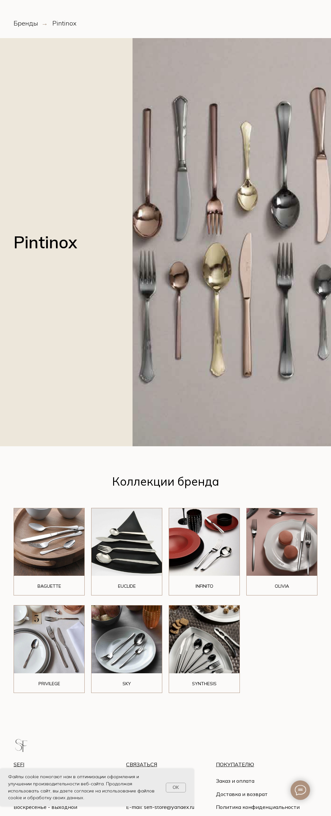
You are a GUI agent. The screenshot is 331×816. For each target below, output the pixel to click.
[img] (21, 745)
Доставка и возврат (242, 794)
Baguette (49, 586)
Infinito (204, 586)
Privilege (49, 684)
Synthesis (204, 684)
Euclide (127, 586)
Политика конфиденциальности (258, 807)
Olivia (282, 586)
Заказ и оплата (235, 781)
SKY (127, 684)
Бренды (26, 23)
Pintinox (64, 23)
